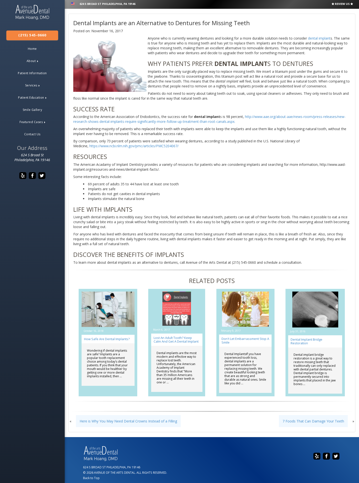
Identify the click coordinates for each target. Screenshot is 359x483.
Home (32, 49)
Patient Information (32, 73)
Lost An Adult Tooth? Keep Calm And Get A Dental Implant (176, 340)
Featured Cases (32, 122)
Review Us (342, 4)
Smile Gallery (32, 110)
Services (31, 85)
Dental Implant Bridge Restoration (306, 341)
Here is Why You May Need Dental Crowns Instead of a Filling (128, 421)
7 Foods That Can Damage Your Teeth (313, 421)
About (32, 61)
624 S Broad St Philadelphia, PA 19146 (107, 4)
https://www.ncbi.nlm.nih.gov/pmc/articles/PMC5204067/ (134, 146)
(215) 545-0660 (32, 35)
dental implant (319, 38)
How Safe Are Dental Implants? (107, 339)
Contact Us (32, 134)
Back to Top (91, 478)
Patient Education (31, 97)
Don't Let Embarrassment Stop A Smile (245, 340)
